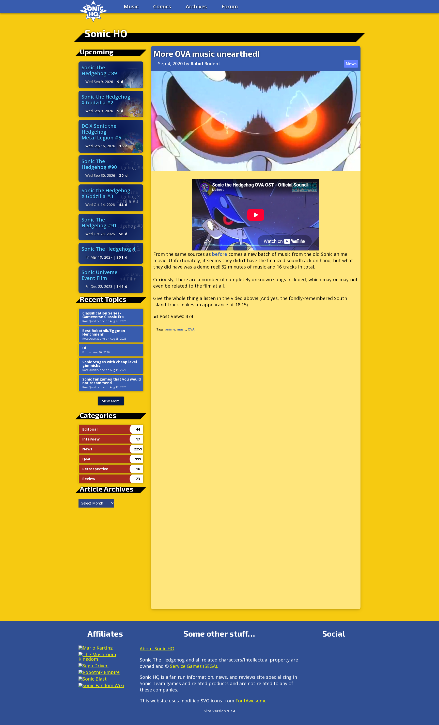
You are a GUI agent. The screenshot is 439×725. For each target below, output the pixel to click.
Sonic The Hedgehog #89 (99, 70)
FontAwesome (251, 701)
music (181, 329)
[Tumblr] (344, 651)
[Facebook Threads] (322, 663)
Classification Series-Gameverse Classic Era (103, 315)
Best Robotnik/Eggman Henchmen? (103, 332)
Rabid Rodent (205, 63)
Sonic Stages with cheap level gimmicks (109, 363)
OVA (191, 329)
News (351, 64)
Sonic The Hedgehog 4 (108, 248)
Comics (162, 6)
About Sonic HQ (157, 648)
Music (131, 6)
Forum (230, 6)
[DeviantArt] (355, 651)
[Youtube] (311, 663)
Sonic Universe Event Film (99, 275)
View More (111, 401)
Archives (196, 6)
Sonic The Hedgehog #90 (99, 164)
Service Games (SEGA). (194, 666)
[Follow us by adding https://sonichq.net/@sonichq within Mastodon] (311, 651)
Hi (84, 348)
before (219, 254)
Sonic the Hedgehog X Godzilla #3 (106, 193)
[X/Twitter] (333, 651)
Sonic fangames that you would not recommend (111, 381)
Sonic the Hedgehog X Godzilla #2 (106, 99)
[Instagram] (322, 651)
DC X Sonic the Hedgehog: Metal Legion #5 (101, 131)
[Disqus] (255, 403)
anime (170, 329)
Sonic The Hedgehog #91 (99, 222)
